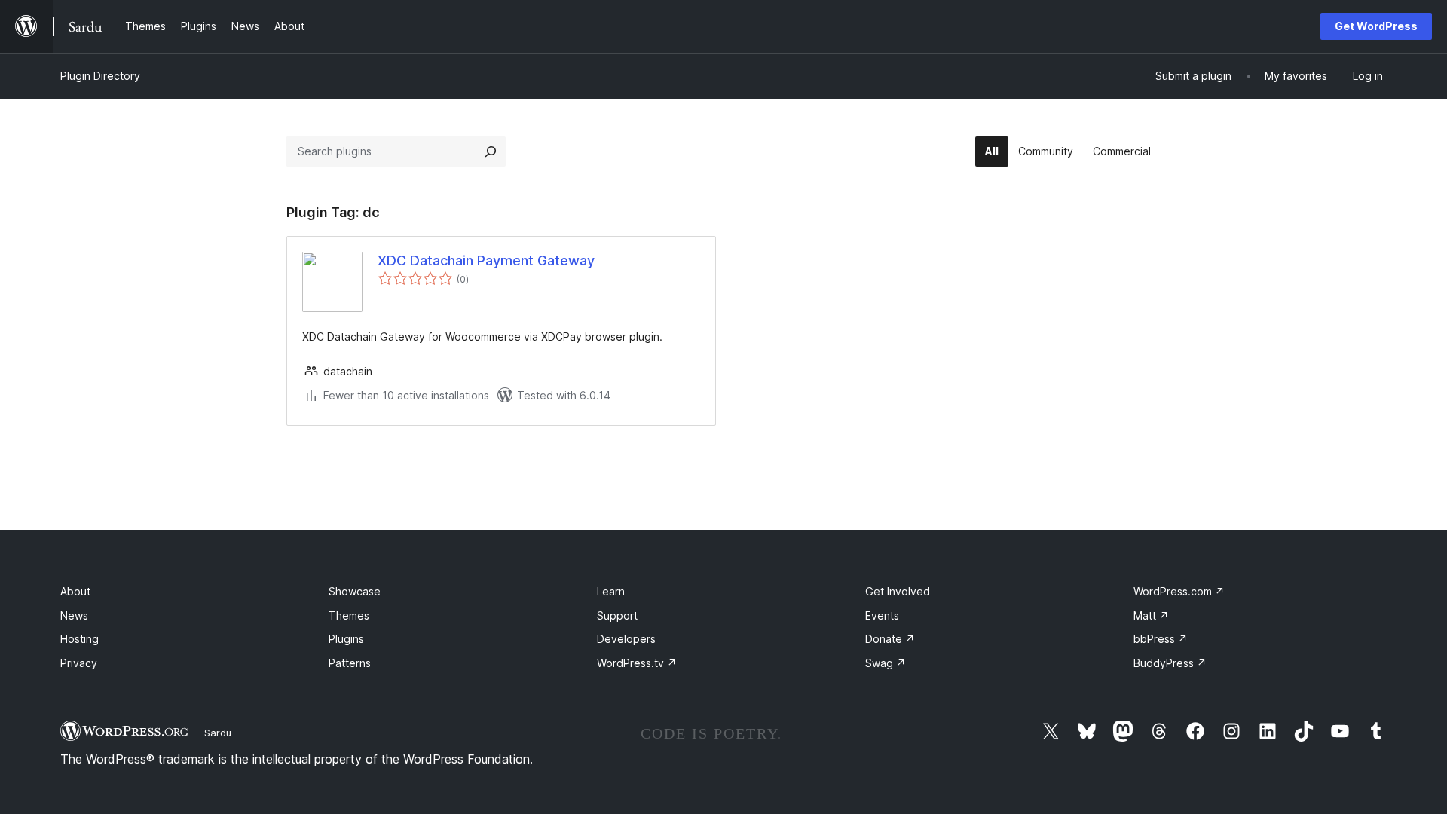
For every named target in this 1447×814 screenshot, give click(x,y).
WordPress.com (1179, 591)
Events (882, 615)
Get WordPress (1376, 26)
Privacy (78, 662)
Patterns (350, 662)
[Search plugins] (491, 151)
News (74, 615)
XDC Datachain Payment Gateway (486, 260)
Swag (885, 662)
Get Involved (897, 591)
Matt (1151, 615)
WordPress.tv (637, 662)
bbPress (1160, 638)
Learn (611, 591)
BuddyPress (1170, 662)
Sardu (217, 733)
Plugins (346, 638)
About (75, 591)
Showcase (355, 591)
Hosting (79, 638)
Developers (626, 638)
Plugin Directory (100, 75)
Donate (890, 638)
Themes (349, 615)
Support (617, 615)
